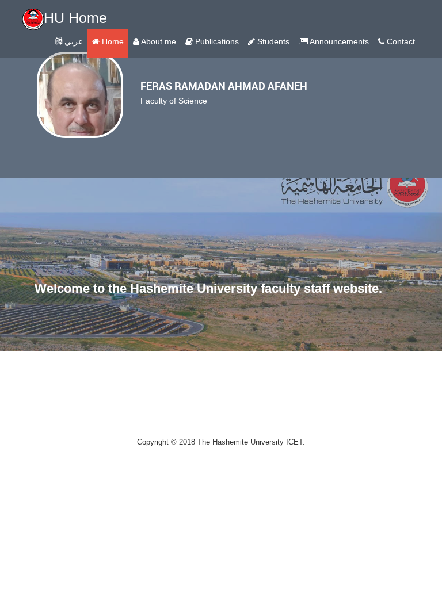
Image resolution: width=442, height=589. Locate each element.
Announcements (338, 41)
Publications (216, 41)
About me (157, 41)
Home (112, 41)
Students (272, 41)
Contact (399, 41)
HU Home (75, 18)
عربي (72, 41)
